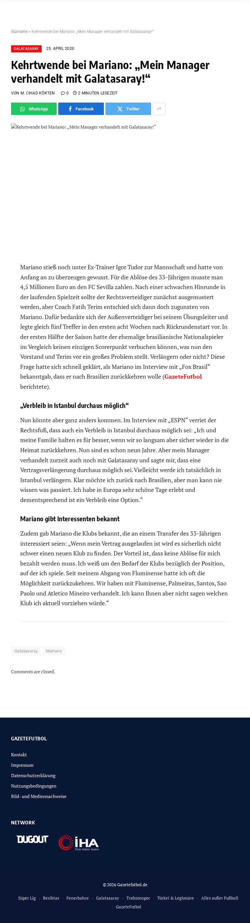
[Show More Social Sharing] (159, 109)
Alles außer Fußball (219, 898)
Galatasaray (26, 49)
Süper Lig (27, 898)
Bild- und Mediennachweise (38, 796)
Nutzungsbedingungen (33, 786)
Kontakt (19, 754)
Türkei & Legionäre (175, 898)
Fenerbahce (77, 898)
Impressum (22, 765)
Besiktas (51, 898)
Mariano (54, 651)
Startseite (19, 31)
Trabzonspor (138, 898)
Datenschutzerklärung (33, 775)
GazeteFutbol (128, 907)
